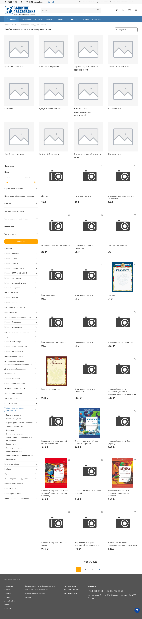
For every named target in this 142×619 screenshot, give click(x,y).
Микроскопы (9, 374)
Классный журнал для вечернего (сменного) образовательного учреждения (122, 391)
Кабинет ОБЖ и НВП (71, 590)
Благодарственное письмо (53, 342)
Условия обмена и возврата (35, 593)
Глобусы (7, 469)
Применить (21, 241)
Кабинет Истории (11, 302)
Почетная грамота (83, 196)
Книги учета (11, 444)
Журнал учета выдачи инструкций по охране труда (88, 543)
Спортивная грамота (84, 295)
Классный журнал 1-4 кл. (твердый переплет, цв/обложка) (119, 493)
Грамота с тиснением (50, 389)
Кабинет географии (12, 288)
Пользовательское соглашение (121, 2)
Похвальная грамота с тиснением (85, 246)
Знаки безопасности (14, 426)
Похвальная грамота (84, 342)
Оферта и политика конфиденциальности (93, 2)
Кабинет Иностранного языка (16, 346)
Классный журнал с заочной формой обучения (54, 442)
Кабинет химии (10, 258)
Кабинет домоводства (13, 327)
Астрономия (9, 337)
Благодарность (48, 295)
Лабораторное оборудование (16, 479)
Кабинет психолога (12, 378)
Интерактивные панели (13, 356)
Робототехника (10, 403)
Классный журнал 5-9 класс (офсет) (120, 442)
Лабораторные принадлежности (17, 317)
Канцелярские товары (13, 493)
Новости (28, 597)
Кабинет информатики (13, 351)
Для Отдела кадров (14, 448)
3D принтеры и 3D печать (14, 307)
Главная (7, 25)
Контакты (38, 19)
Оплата (60, 19)
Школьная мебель (11, 464)
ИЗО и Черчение (11, 293)
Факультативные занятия (14, 383)
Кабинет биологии (11, 253)
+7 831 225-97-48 (10, 2)
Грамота (111, 295)
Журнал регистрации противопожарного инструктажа (122, 543)
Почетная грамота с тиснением (55, 245)
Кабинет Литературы (12, 342)
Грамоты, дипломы (13, 415)
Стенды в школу (11, 312)
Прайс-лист (97, 19)
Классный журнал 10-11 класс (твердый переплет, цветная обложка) (54, 493)
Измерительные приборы (14, 388)
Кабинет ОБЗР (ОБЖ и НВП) (15, 273)
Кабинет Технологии (12, 322)
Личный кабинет (73, 19)
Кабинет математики (12, 278)
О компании (26, 19)
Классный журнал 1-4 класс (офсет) (53, 543)
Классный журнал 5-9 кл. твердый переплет (86, 442)
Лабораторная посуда (13, 393)
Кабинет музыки (11, 297)
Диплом (44, 196)
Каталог (13, 19)
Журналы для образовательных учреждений (19, 438)
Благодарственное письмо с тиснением (121, 197)
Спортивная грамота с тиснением (85, 390)
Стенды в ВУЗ (10, 488)
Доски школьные (11, 398)
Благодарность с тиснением (120, 342)
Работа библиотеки (14, 451)
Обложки (10, 430)
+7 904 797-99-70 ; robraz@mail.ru (32, 2)
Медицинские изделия (13, 483)
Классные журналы (14, 419)
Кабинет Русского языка (14, 268)
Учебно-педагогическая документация (14, 409)
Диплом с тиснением (117, 245)
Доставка (49, 19)
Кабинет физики (11, 263)
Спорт (6, 474)
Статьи (86, 19)
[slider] (7, 181)
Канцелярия (11, 459)
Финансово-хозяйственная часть (19, 455)
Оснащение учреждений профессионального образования (18, 362)
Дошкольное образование (15, 369)
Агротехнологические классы (16, 332)
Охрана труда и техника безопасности (21, 422)
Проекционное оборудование (16, 498)
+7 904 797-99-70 (115, 591)
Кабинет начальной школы (15, 283)
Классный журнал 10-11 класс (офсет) (88, 491)
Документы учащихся (15, 434)
